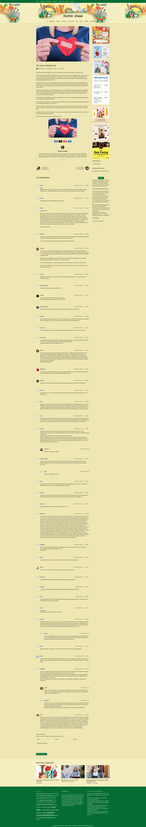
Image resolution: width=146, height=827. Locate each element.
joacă (51, 804)
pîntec (56, 815)
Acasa (37, 1)
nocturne (51, 810)
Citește (106, 85)
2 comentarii (71, 781)
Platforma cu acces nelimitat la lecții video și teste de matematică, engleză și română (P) (100, 209)
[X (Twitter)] (60, 141)
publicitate (49, 815)
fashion (49, 802)
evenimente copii (45, 802)
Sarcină (58, 21)
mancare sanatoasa (47, 807)
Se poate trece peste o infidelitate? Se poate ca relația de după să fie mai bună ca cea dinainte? (100, 214)
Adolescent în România (51, 793)
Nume (38, 739)
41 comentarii (61, 68)
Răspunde (87, 185)
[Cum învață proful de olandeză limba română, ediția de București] (98, 771)
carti (40, 797)
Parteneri (67, 1)
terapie (52, 817)
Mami (41, 567)
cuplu (51, 798)
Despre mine (42, 1)
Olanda (57, 810)
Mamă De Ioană (44, 285)
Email (56, 739)
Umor (81, 21)
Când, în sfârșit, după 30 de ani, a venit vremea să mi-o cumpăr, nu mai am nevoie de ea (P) (100, 193)
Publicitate (61, 1)
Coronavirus (48, 798)
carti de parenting (44, 797)
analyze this (38, 795)
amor (57, 793)
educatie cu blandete (46, 801)
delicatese (54, 798)
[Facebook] (56, 141)
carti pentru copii (52, 797)
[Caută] (47, 21)
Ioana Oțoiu (43, 337)
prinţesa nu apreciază (42, 812)
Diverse (55, 68)
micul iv (41, 810)
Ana (41, 596)
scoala (41, 817)
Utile (77, 21)
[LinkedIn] (69, 141)
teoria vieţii (46, 817)
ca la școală (56, 795)
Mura (41, 481)
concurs (38, 798)
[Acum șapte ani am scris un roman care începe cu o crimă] (48, 771)
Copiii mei (63, 21)
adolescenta (44, 793)
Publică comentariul (41, 754)
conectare (42, 798)
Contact (72, 1)
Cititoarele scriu (94, 21)
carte (37, 797)
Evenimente (55, 1)
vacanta (38, 819)
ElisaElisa (42, 369)
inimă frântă (48, 116)
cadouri (53, 795)
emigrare (41, 802)
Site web (75, 739)
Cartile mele (70, 21)
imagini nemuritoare (42, 804)
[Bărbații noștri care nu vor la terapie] (73, 771)
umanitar (55, 817)
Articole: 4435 (62, 159)
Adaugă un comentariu (42, 743)
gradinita (54, 802)
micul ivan (46, 810)
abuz (37, 793)
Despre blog (48, 1)
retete (37, 817)
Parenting (52, 21)
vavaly (41, 295)
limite (41, 807)
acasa (40, 793)
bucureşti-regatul (46, 795)
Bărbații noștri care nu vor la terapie (70, 780)
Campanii (86, 21)
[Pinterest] (65, 141)
